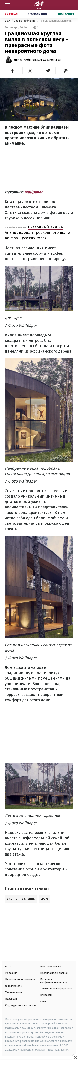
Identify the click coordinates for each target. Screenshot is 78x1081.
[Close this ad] (75, 1057)
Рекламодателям (50, 966)
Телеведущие (13, 992)
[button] (12, 70)
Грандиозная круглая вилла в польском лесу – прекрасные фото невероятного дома (56, 20)
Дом (8, 20)
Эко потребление (25, 20)
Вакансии (11, 998)
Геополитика (37, 14)
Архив (43, 1001)
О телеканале (13, 985)
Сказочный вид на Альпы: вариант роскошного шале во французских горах (37, 232)
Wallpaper (33, 192)
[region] (39, 1071)
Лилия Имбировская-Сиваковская (37, 60)
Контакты (46, 995)
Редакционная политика (20, 979)
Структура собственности (20, 1005)
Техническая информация (56, 988)
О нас (8, 966)
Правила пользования (54, 973)
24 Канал (11, 14)
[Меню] (7, 5)
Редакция (11, 973)
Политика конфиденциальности (53, 981)
